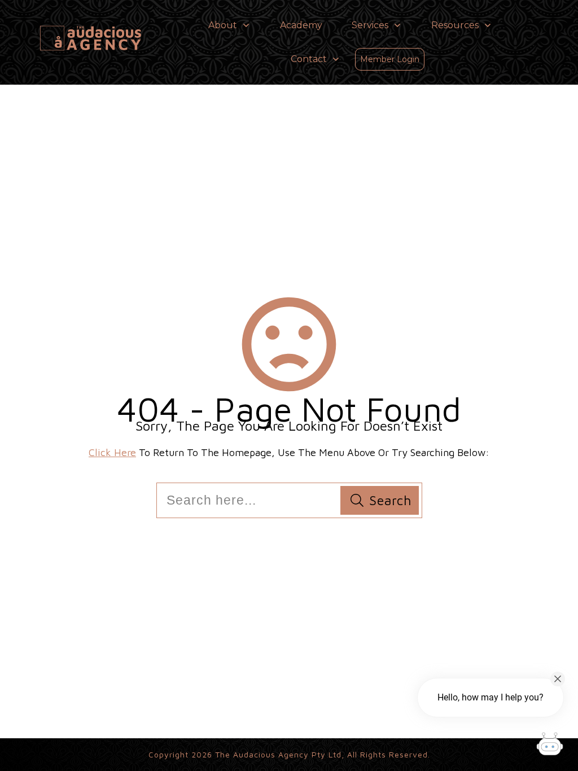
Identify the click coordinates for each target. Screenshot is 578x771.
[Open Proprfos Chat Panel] (550, 746)
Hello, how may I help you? (490, 697)
